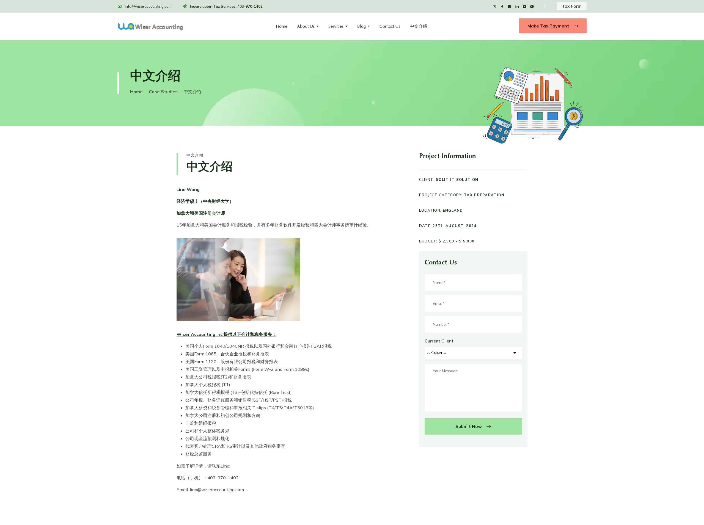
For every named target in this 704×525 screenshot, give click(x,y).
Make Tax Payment (548, 26)
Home (281, 26)
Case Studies (163, 91)
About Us (306, 26)
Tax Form (572, 6)
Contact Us (390, 26)
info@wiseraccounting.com (148, 6)
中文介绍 (418, 26)
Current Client (439, 341)
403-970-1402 (250, 6)
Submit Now (469, 426)
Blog (361, 26)
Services (335, 26)
